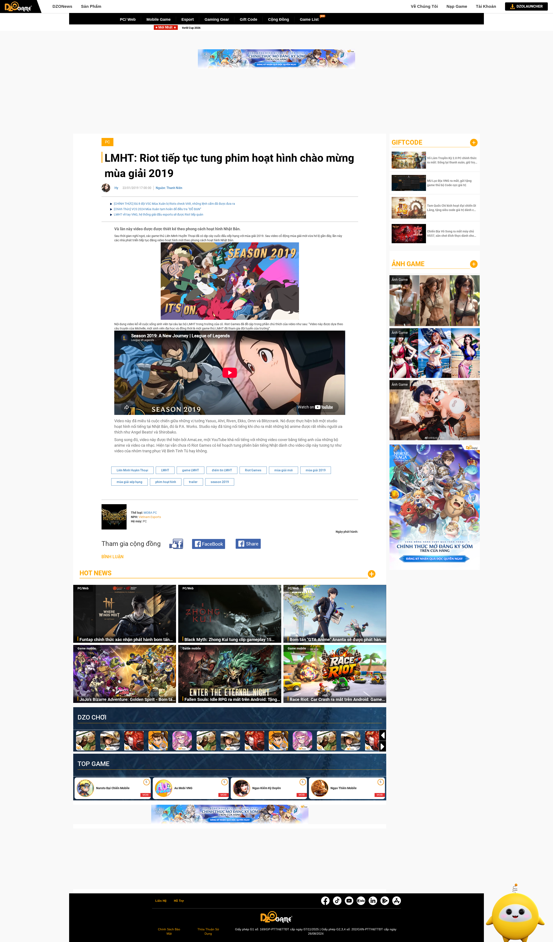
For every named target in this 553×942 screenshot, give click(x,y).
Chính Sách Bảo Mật (169, 931)
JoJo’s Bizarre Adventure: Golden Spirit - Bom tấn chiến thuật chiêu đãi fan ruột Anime (127, 700)
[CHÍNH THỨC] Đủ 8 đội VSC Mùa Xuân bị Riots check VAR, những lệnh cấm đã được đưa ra (174, 203)
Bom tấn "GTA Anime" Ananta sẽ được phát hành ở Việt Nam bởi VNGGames (293, 27)
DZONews (62, 6)
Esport (187, 19)
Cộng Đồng (278, 19)
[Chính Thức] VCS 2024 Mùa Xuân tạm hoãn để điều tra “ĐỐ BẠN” (157, 209)
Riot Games (253, 470)
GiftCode (407, 142)
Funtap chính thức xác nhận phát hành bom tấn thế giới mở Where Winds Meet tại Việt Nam (124, 640)
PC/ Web (128, 19)
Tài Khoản (486, 6)
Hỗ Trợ (179, 901)
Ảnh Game (408, 264)
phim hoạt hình (165, 482)
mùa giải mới (283, 470)
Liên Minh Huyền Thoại (132, 470)
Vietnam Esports (150, 517)
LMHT (165, 470)
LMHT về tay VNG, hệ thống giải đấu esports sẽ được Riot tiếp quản (158, 214)
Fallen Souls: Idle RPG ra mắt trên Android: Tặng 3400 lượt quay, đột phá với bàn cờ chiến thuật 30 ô (231, 700)
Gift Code (248, 19)
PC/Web (83, 588)
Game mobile (87, 648)
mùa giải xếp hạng (129, 482)
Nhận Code (451, 160)
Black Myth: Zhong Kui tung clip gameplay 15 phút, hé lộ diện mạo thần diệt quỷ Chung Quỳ (228, 640)
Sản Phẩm (91, 6)
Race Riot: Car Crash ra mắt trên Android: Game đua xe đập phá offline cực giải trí (336, 700)
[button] (382, 746)
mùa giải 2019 (316, 470)
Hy (116, 188)
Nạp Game (457, 6)
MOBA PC (150, 512)
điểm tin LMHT (222, 470)
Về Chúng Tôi (424, 6)
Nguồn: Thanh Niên (169, 188)
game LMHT (190, 470)
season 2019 (220, 482)
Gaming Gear (217, 19)
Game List (309, 19)
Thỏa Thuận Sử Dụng (208, 931)
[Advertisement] (276, 103)
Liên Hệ (161, 901)
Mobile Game (158, 19)
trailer (193, 482)
